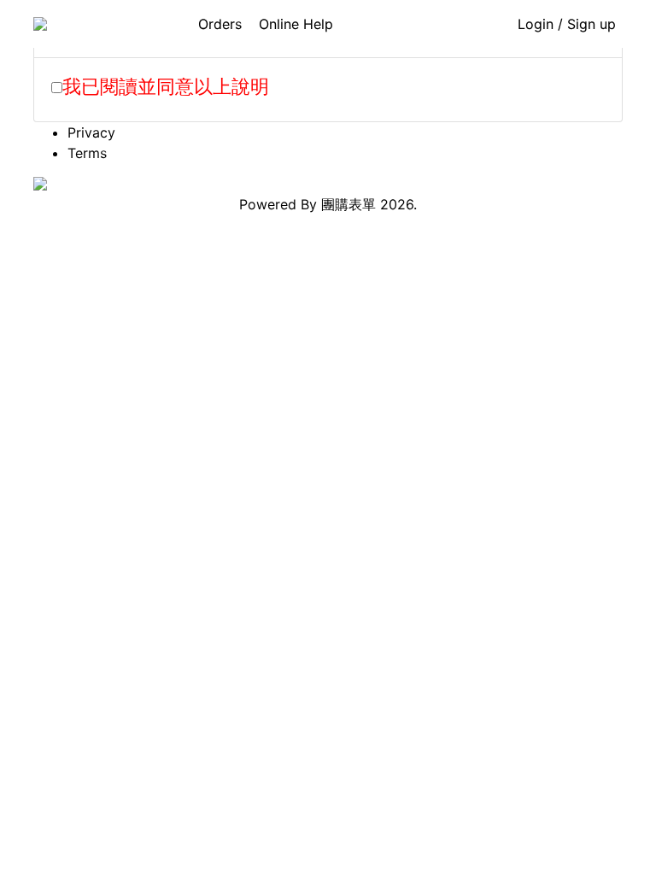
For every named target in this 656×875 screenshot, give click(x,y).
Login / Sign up (567, 23)
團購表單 (348, 204)
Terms (87, 152)
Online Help (296, 23)
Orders (220, 23)
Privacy (91, 132)
